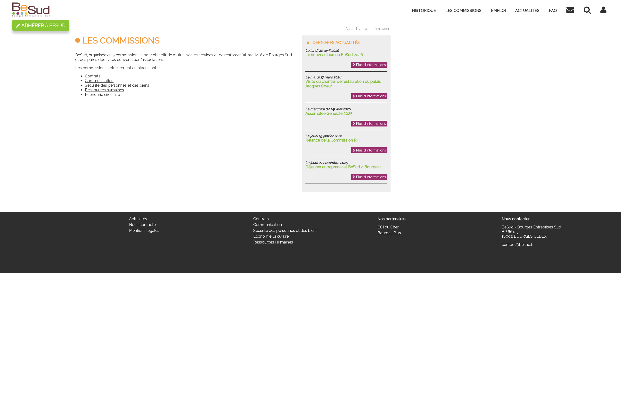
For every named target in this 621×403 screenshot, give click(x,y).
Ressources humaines (104, 90)
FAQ (553, 10)
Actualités (527, 10)
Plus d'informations (370, 65)
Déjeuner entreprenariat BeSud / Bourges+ (343, 167)
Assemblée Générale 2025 (328, 113)
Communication (99, 80)
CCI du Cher (388, 227)
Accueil (351, 29)
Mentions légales (144, 230)
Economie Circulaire (271, 236)
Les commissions (463, 10)
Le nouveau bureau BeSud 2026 (334, 54)
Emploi (498, 10)
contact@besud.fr (518, 244)
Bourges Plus (389, 233)
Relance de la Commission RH (332, 140)
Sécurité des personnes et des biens (117, 85)
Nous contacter (143, 224)
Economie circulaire (102, 94)
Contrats (92, 76)
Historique (424, 10)
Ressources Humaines (273, 242)
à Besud (43, 25)
